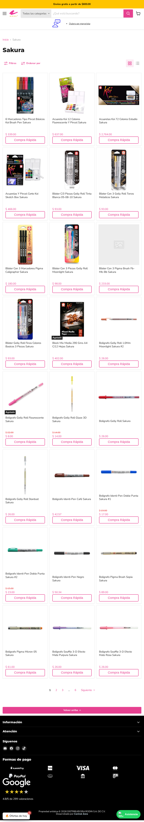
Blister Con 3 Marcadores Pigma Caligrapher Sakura (24, 270)
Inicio (6, 39)
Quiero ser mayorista (79, 23)
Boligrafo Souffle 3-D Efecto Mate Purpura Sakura (68, 653)
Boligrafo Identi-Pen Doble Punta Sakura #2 (25, 575)
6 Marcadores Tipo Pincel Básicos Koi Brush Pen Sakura (25, 120)
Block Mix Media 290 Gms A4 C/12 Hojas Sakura (69, 344)
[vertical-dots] (17, 793)
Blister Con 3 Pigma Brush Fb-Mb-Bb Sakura (117, 270)
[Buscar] (128, 13)
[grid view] (130, 63)
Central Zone (81, 814)
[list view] (137, 63)
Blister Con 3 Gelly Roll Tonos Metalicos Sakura (116, 195)
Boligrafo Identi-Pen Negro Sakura (68, 578)
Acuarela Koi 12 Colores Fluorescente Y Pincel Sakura (69, 120)
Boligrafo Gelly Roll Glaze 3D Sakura (69, 419)
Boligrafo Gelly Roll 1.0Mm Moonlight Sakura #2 (115, 344)
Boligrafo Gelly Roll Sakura (114, 421)
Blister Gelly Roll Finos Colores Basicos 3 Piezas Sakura (23, 344)
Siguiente (87, 690)
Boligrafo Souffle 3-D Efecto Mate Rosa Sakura (115, 653)
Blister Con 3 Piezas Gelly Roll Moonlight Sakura (70, 270)
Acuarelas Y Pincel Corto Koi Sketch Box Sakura (21, 195)
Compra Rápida (25, 140)
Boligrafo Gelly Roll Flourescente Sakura (24, 419)
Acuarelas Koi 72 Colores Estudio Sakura (118, 120)
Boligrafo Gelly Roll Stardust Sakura (22, 500)
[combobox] (87, 13)
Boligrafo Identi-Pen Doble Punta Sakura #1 (118, 497)
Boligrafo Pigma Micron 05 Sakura (21, 653)
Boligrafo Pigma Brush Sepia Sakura (116, 578)
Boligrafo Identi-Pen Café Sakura (71, 499)
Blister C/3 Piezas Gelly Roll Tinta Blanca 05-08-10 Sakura (71, 195)
